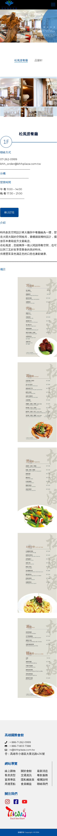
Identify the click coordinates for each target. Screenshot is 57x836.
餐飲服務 (42, 775)
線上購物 (10, 771)
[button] (12, 112)
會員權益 (26, 783)
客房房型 (10, 775)
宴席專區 (10, 779)
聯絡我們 (42, 783)
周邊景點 (10, 783)
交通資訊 (26, 775)
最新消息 (42, 771)
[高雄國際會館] (9, 4)
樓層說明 (42, 779)
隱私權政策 (27, 779)
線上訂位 (9, 212)
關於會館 (26, 771)
